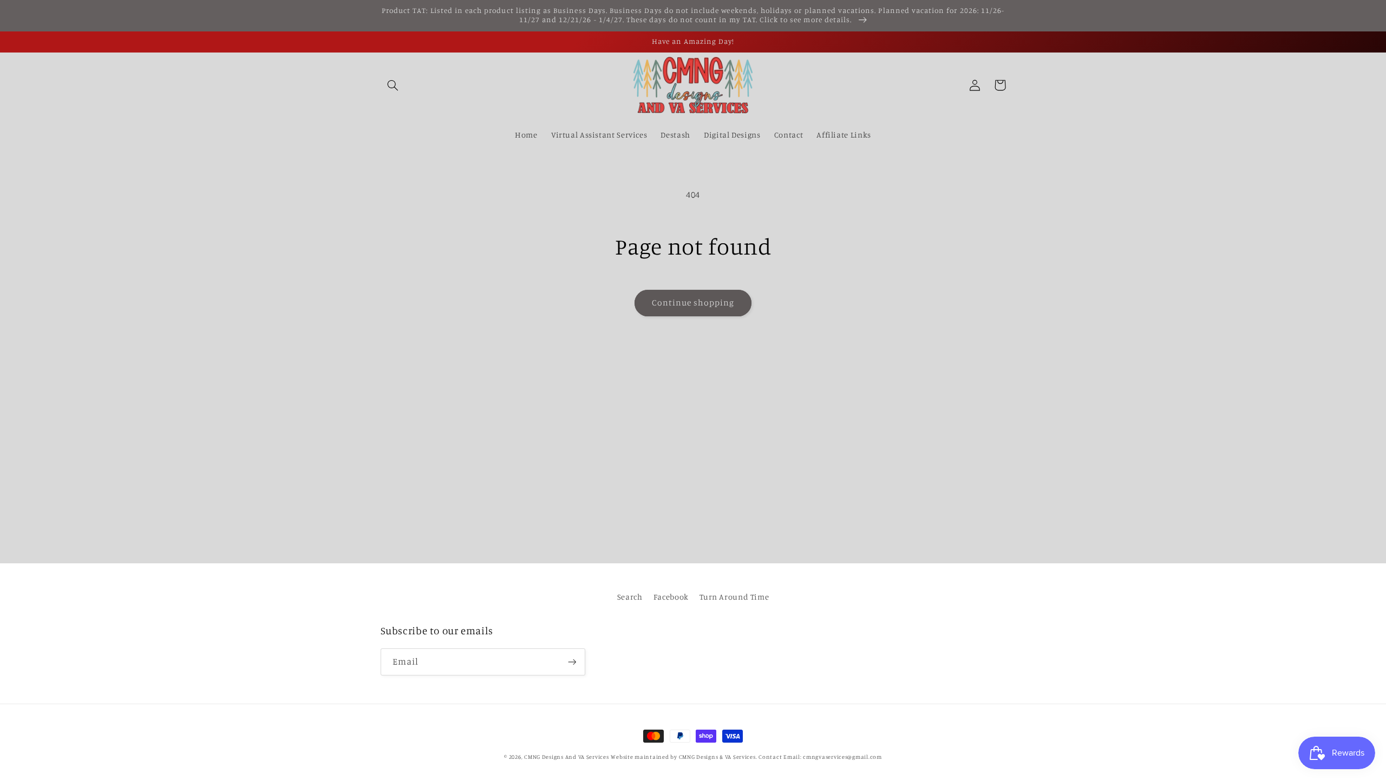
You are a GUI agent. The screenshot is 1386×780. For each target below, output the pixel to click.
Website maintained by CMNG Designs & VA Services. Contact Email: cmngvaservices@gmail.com (746, 756)
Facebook (671, 596)
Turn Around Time (734, 596)
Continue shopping (693, 302)
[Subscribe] (571, 661)
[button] (393, 85)
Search (630, 596)
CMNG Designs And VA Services (566, 756)
